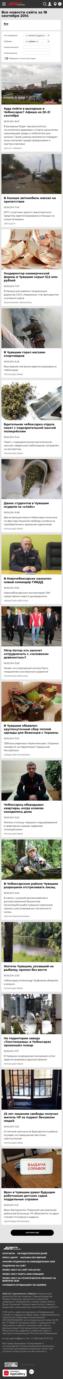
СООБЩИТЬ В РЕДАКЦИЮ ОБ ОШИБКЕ (24, 1285)
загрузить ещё (32, 1233)
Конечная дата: (11, 53)
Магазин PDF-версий (33, 1257)
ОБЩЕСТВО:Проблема (17, 755)
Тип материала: (11, 35)
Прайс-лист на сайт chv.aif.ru (21, 1269)
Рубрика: (8, 41)
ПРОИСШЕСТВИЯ (13, 374)
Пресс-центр (10, 1257)
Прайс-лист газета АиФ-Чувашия (23, 1274)
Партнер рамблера (28, 1365)
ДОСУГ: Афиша (13, 148)
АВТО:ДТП (9, 224)
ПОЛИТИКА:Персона (16, 676)
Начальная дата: (11, 47)
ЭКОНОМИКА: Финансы (18, 303)
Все (6, 23)
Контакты (8, 1253)
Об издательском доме (32, 1253)
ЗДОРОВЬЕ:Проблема (16, 1221)
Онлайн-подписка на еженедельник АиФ (28, 1261)
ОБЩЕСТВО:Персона (16, 601)
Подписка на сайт (14, 1265)
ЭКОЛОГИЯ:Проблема (17, 916)
